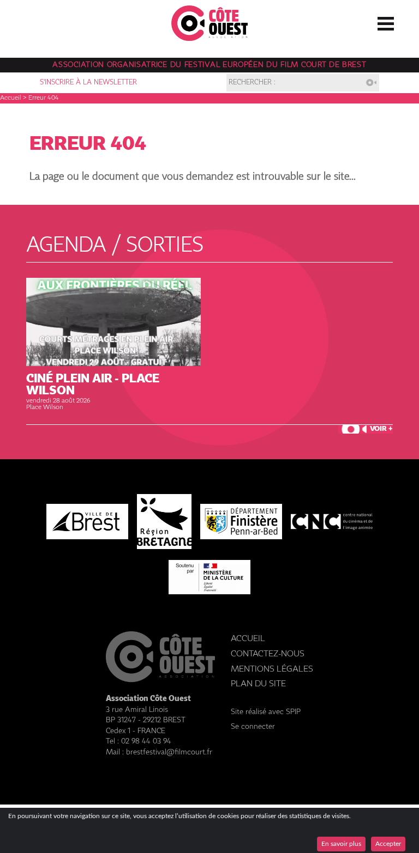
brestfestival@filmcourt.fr (169, 752)
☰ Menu (386, 21)
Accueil (10, 98)
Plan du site (258, 684)
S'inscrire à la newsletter (88, 82)
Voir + (381, 428)
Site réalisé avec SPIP (266, 712)
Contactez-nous (267, 654)
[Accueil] (209, 38)
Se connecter (253, 726)
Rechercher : (252, 82)
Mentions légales (272, 669)
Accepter (388, 843)
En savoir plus (341, 843)
